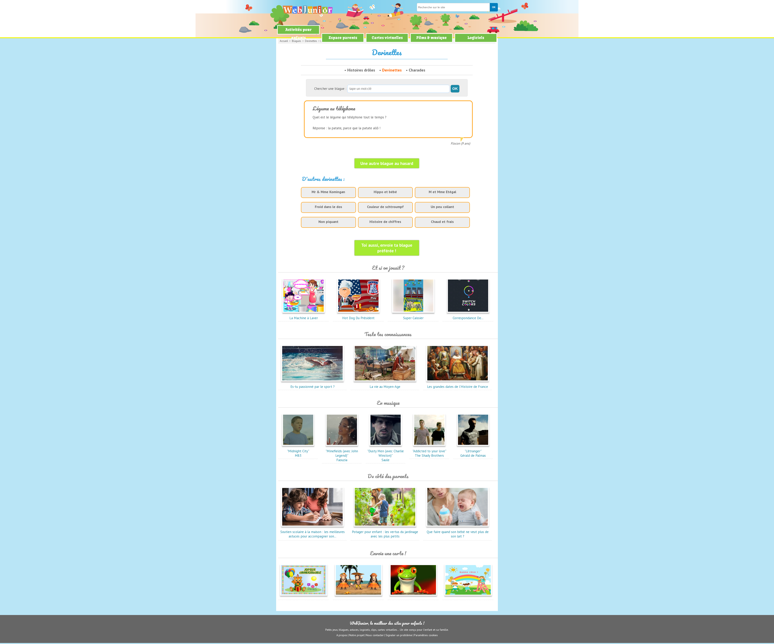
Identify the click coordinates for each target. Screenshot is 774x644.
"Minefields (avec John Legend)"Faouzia (342, 455)
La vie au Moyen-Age (385, 386)
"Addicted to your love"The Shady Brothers (429, 453)
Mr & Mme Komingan (328, 191)
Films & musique (431, 37)
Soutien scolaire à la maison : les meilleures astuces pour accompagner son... (312, 534)
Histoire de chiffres (385, 221)
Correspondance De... (468, 318)
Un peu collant (442, 206)
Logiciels (475, 37)
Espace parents (343, 37)
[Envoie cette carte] (303, 596)
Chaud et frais (442, 221)
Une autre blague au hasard (386, 163)
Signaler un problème (399, 635)
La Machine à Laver (303, 318)
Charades (417, 70)
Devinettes (392, 70)
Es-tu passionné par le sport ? (312, 386)
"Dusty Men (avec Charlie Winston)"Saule (385, 455)
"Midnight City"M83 (298, 453)
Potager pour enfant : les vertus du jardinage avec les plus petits (385, 534)
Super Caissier (413, 318)
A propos (341, 635)
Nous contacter (375, 635)
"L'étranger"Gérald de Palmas (473, 453)
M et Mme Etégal (442, 191)
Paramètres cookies (426, 635)
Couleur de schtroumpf (385, 206)
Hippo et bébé (385, 191)
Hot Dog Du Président (358, 318)
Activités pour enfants (298, 33)
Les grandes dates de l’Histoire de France (457, 386)
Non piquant (328, 221)
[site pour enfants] (307, 9)
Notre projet (356, 635)
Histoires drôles (361, 70)
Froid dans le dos (328, 206)
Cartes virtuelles (387, 37)
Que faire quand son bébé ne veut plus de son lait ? (458, 534)
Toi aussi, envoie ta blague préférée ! (386, 248)
